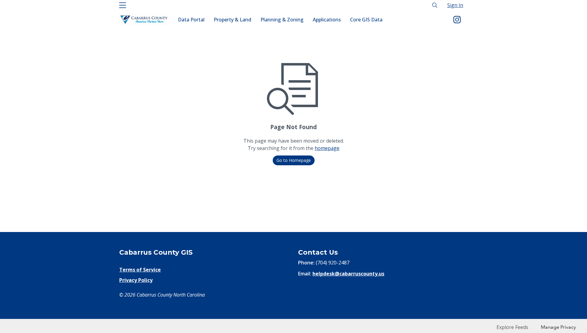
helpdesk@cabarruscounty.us (348, 273)
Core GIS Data (366, 19)
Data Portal (191, 19)
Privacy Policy (136, 280)
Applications (327, 19)
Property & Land (232, 19)
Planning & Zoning (282, 19)
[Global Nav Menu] (123, 5)
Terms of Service (140, 269)
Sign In (455, 5)
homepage (327, 148)
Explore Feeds (512, 327)
